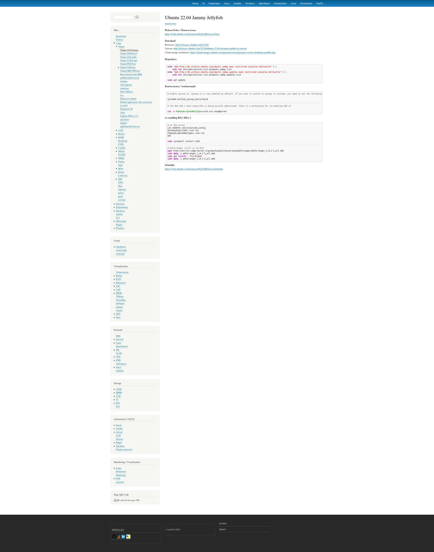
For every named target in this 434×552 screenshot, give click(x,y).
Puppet (119, 442)
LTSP (120, 130)
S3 (117, 399)
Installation (121, 36)
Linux (293, 3)
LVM (118, 396)
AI (203, 3)
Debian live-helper (128, 98)
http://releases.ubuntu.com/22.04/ (192, 44)
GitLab (119, 432)
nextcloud (120, 253)
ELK (118, 478)
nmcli (118, 367)
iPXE (118, 360)
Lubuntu (123, 81)
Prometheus (121, 471)
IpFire (120, 168)
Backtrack (122, 140)
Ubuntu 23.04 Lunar (128, 60)
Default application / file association (136, 102)
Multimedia (121, 221)
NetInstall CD (126, 109)
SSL (118, 349)
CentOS (121, 147)
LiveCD (123, 105)
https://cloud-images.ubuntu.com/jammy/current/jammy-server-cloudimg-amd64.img (232, 52)
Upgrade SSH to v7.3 (129, 116)
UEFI (120, 182)
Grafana (119, 39)
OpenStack (264, 3)
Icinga (118, 468)
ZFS (118, 403)
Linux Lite (122, 175)
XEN (118, 313)
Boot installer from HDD (131, 74)
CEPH (119, 389)
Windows (120, 228)
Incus (227, 3)
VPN (118, 356)
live (122, 95)
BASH (121, 137)
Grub (120, 165)
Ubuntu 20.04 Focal (128, 53)
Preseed (119, 439)
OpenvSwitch (122, 346)
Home (195, 3)
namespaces (121, 363)
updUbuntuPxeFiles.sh (130, 126)
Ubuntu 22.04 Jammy (129, 50)
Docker (119, 275)
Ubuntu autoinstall (124, 449)
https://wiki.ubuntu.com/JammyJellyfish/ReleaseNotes (192, 34)
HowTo (319, 3)
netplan (123, 122)
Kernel (121, 172)
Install (119, 425)
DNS (118, 336)
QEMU (119, 293)
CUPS (121, 144)
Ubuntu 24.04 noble (128, 57)
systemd (121, 199)
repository (124, 88)
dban (120, 186)
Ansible (237, 3)
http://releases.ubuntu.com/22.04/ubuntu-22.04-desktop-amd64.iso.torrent (210, 48)
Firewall (119, 339)
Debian (121, 151)
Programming (122, 207)
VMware (120, 296)
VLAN (119, 353)
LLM (118, 435)
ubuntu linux (170, 23)
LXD (118, 289)
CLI (118, 217)
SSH (120, 179)
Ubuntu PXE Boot (128, 63)
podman (119, 307)
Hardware (120, 203)
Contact (222, 523)
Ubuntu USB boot (127, 67)
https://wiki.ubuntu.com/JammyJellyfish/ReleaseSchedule (194, 168)
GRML (121, 158)
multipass (120, 303)
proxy (120, 196)
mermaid (120, 482)
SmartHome (306, 3)
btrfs (118, 406)
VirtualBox (121, 300)
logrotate (122, 189)
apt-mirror (124, 119)
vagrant (119, 310)
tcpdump (119, 370)
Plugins (119, 224)
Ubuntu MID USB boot (130, 70)
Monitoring (121, 475)
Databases (120, 210)
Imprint (222, 529)
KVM (118, 279)
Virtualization (280, 3)
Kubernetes (214, 3)
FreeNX (121, 154)
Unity (122, 112)
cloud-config (121, 250)
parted (121, 192)
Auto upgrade (126, 84)
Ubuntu (121, 46)
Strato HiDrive (126, 91)
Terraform (250, 3)
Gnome (121, 161)
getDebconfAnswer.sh (129, 77)
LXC (118, 286)
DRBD (119, 392)
